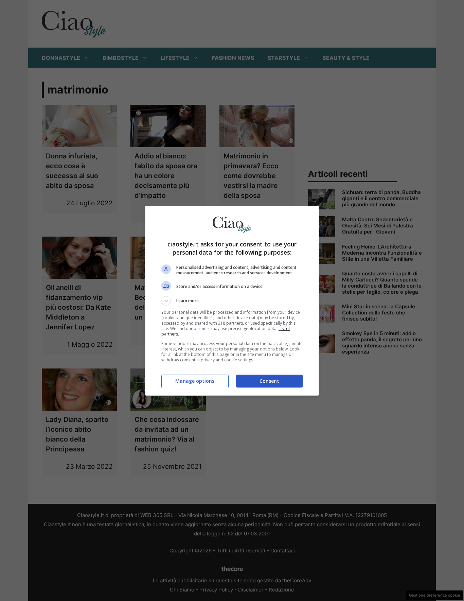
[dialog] (232, 301)
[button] (232, 301)
